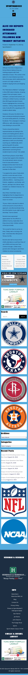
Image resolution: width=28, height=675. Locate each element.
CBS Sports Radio (17, 610)
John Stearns (17, 620)
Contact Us (15, 602)
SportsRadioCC (14, 6)
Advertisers (14, 594)
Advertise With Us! (16, 596)
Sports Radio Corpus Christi (15, 629)
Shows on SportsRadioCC (15, 608)
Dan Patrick (16, 613)
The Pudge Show (17, 623)
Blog (15, 599)
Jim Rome (17, 617)
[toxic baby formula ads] (13, 298)
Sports (15, 626)
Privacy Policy (15, 605)
